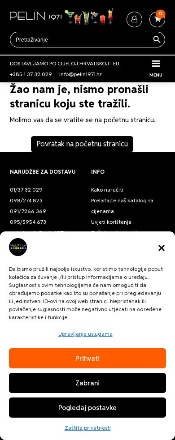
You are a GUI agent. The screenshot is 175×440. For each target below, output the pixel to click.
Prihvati (87, 358)
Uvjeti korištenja (111, 221)
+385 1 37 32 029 (31, 74)
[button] (161, 247)
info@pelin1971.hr (80, 74)
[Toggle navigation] (156, 63)
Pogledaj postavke (87, 407)
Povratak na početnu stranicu (82, 144)
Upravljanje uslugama (85, 333)
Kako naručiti (107, 189)
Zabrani (87, 383)
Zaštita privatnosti (88, 427)
